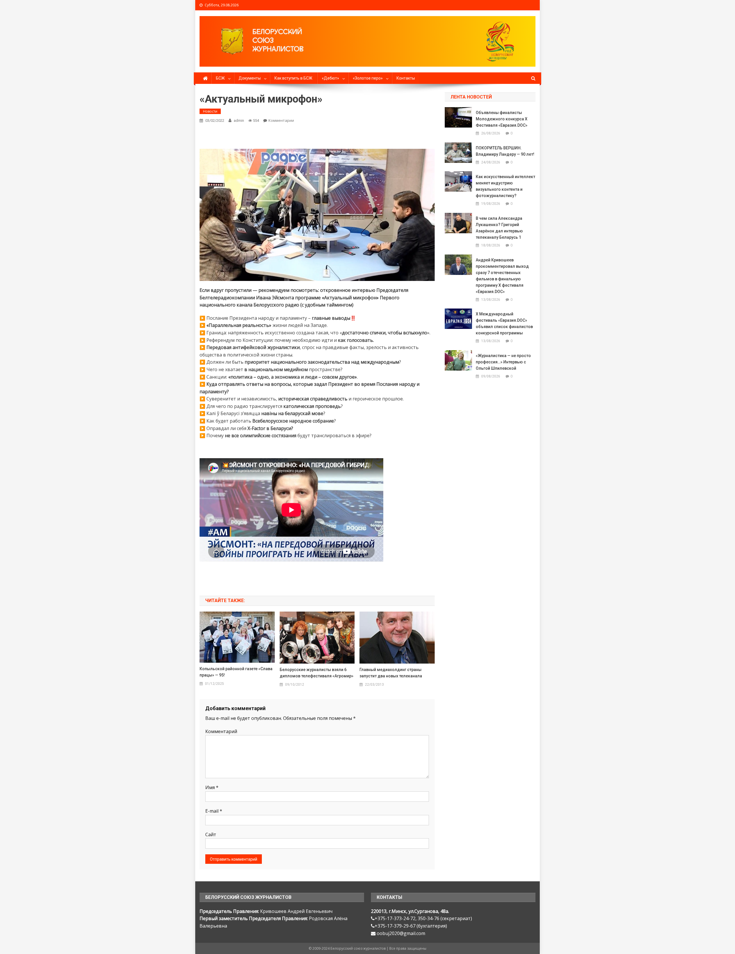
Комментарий (221, 731)
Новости (210, 111)
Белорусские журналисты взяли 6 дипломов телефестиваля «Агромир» (316, 672)
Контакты (405, 78)
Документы (250, 78)
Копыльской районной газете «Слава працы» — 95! (236, 671)
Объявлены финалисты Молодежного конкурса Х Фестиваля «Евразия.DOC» (501, 119)
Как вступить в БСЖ (293, 78)
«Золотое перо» (368, 78)
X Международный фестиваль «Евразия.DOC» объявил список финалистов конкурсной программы (504, 323)
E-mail (213, 811)
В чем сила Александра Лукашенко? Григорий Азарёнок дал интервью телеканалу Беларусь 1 (499, 228)
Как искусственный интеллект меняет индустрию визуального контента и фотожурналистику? (505, 186)
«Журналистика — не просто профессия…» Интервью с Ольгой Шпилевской (503, 362)
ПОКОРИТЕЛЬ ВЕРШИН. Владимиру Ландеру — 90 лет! (505, 151)
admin (239, 120)
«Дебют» (330, 78)
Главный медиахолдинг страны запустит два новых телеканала (390, 672)
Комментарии (281, 120)
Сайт (210, 834)
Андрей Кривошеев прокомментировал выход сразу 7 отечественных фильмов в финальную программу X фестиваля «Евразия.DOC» (502, 276)
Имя (211, 787)
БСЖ (220, 78)
